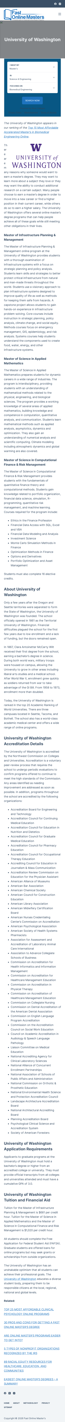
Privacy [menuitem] (46, 1403)
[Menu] (59, 14)
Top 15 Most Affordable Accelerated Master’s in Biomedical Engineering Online (31, 132)
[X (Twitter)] (9, 1393)
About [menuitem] (16, 1403)
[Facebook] (55, 4)
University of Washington (20, 1278)
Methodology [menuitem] (30, 1403)
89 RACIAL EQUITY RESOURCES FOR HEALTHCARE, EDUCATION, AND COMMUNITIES (28, 1366)
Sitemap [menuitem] (8, 1407)
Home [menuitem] (6, 1403)
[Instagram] (60, 4)
